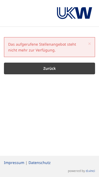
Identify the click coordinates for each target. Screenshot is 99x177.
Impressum (14, 162)
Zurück (49, 68)
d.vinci (90, 171)
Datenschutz (40, 162)
